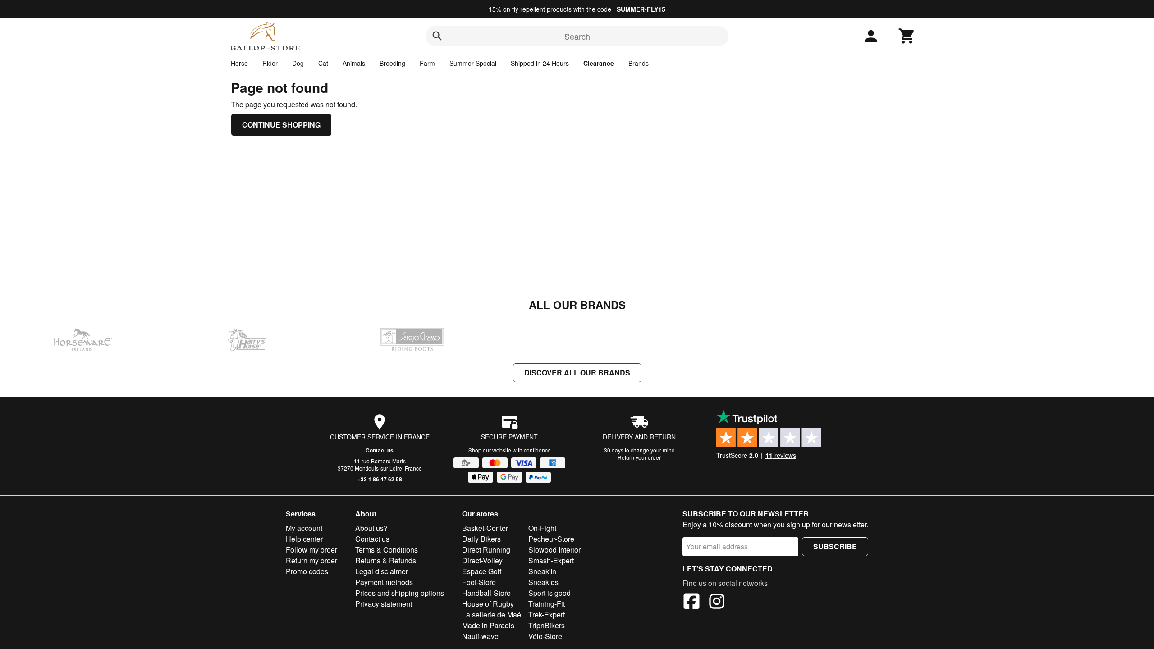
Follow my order (311, 549)
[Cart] (907, 36)
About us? (371, 528)
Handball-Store (486, 593)
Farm (427, 63)
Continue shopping (281, 124)
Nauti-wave (480, 636)
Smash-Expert (551, 560)
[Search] (437, 36)
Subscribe (835, 546)
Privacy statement (383, 604)
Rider (270, 63)
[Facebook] (691, 602)
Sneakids (543, 582)
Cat (323, 63)
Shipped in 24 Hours (540, 63)
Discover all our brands (577, 372)
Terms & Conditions (386, 549)
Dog (298, 63)
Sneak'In (542, 571)
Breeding (392, 63)
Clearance (598, 63)
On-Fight (542, 528)
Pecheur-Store (551, 539)
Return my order (311, 560)
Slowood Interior (554, 549)
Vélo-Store (545, 636)
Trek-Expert (546, 614)
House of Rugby (488, 604)
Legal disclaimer (381, 571)
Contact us (380, 450)
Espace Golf (481, 571)
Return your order (639, 457)
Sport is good (549, 593)
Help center (304, 539)
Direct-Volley (482, 560)
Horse (239, 63)
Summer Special (472, 63)
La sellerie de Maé (491, 614)
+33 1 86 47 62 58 (379, 479)
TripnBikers (546, 625)
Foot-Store (479, 582)
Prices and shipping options (399, 593)
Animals (354, 63)
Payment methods (384, 582)
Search (577, 36)
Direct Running (486, 549)
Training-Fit (546, 604)
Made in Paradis (488, 625)
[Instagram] (717, 602)
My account (304, 528)
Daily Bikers (481, 539)
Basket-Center (485, 528)
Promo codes (307, 571)
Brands (638, 63)
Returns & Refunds (385, 560)
